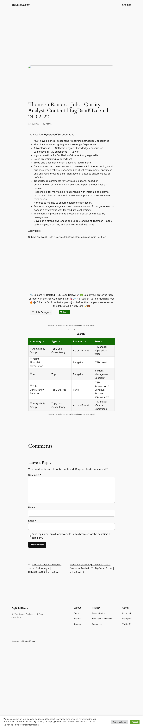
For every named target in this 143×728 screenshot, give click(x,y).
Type (54, 341)
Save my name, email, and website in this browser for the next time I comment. (71, 536)
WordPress (30, 641)
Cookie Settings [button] (119, 722)
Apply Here (34, 230)
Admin (49, 124)
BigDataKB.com (20, 4)
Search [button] (65, 312)
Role (97, 341)
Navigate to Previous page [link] (69, 329)
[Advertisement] (71, 31)
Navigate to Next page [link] (74, 329)
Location (78, 341)
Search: (96, 333)
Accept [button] (135, 722)
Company (35, 341)
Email (32, 520)
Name (32, 507)
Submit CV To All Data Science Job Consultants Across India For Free (67, 237)
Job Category (43, 312)
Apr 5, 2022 (33, 124)
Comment (34, 475)
